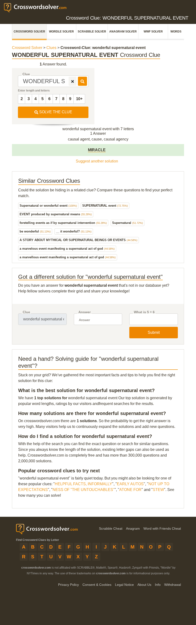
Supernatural (127, 223)
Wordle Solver (61, 31)
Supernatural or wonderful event (48, 205)
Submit (154, 332)
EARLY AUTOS (130, 484)
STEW (158, 490)
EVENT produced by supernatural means (56, 214)
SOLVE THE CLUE (55, 112)
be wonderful (35, 231)
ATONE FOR (130, 490)
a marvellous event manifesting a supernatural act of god (68, 257)
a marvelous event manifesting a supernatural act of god (67, 248)
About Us (144, 585)
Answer (84, 312)
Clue (26, 74)
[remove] (72, 81)
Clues (51, 48)
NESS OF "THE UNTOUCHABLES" (83, 490)
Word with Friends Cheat (162, 528)
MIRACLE (97, 150)
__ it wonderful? (74, 231)
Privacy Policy (68, 585)
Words (175, 31)
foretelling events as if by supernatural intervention (63, 223)
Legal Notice (124, 585)
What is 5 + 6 (144, 312)
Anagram (133, 528)
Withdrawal (172, 585)
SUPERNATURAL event (105, 205)
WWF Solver (153, 31)
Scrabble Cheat (110, 528)
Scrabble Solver (92, 31)
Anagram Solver (123, 31)
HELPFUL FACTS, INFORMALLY (83, 484)
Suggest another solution (97, 161)
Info (158, 585)
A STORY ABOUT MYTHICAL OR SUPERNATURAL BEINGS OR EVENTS (78, 240)
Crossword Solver (29, 31)
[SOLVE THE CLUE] (82, 81)
